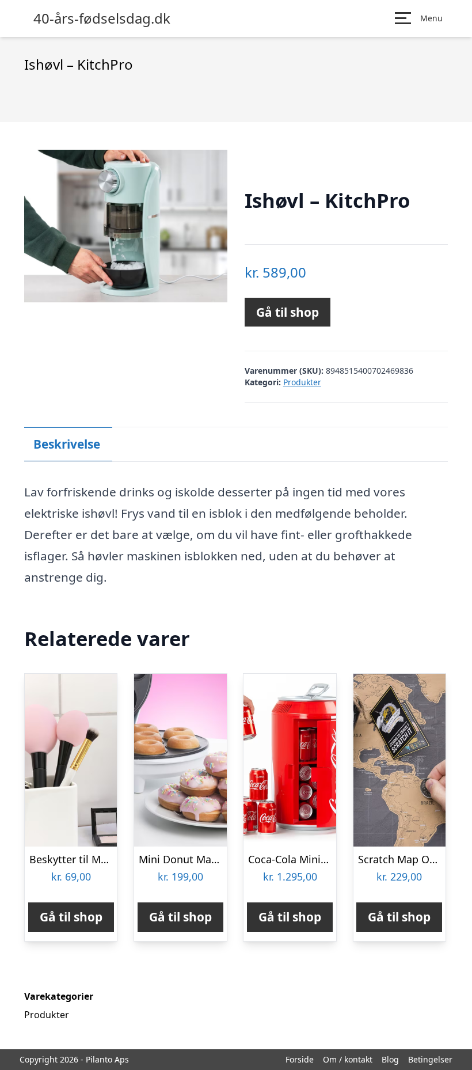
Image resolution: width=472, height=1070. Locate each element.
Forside (300, 1059)
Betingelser (430, 1059)
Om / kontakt (347, 1059)
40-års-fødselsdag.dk (101, 18)
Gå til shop (287, 312)
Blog (390, 1059)
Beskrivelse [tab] (66, 444)
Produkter (302, 382)
